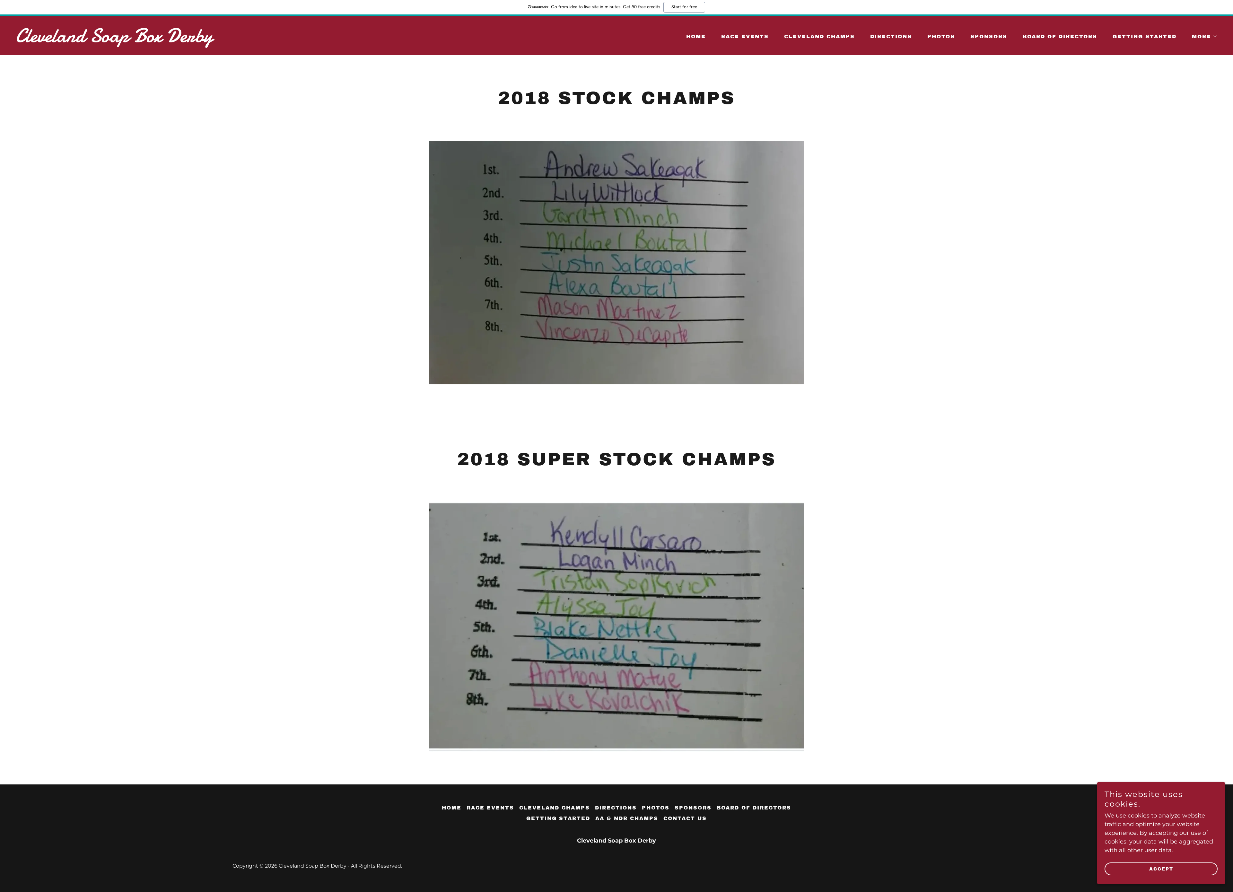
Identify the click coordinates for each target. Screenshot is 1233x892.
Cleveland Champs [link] (819, 36)
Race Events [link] (745, 36)
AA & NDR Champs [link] (626, 818)
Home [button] (451, 807)
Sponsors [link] (988, 36)
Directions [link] (891, 36)
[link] (313, 40)
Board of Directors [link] (1060, 36)
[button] (1202, 36)
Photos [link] (941, 36)
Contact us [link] (685, 818)
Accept (1161, 869)
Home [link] (696, 36)
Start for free (684, 7)
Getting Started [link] (1144, 36)
